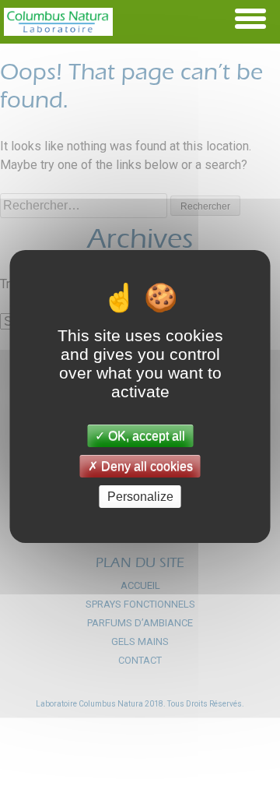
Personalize (140, 496)
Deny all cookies (145, 466)
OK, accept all (145, 435)
